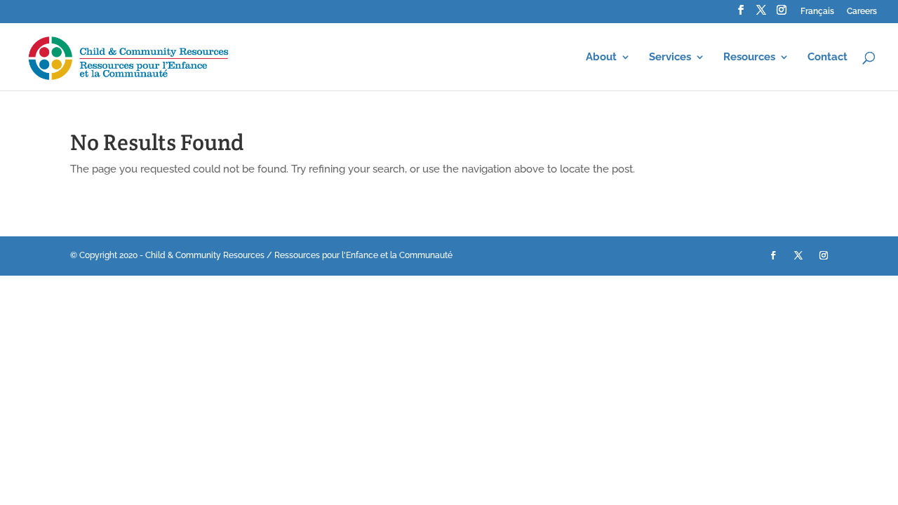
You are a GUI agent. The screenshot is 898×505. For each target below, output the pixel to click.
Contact (827, 57)
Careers (862, 11)
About (601, 57)
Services (670, 57)
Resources (749, 57)
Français (817, 11)
